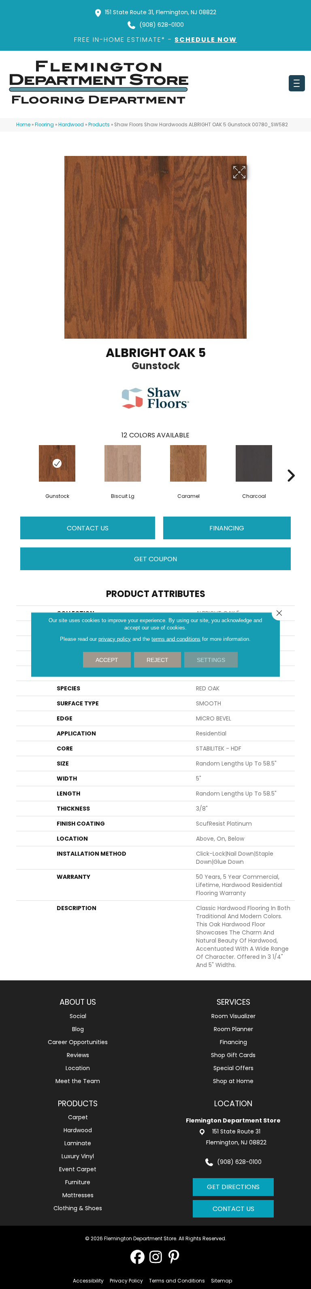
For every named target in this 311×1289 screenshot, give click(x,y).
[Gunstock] (57, 463)
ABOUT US (78, 1002)
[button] (137, 1256)
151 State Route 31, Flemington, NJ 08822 (160, 12)
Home (23, 124)
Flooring (44, 124)
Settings (211, 660)
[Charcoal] (254, 463)
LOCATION (233, 1103)
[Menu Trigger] (297, 83)
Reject (157, 660)
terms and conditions (175, 639)
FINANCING (226, 528)
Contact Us (88, 528)
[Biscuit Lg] (123, 463)
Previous (20, 463)
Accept (107, 660)
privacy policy (114, 639)
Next (291, 463)
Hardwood (71, 124)
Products (99, 124)
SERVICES (233, 1002)
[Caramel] (188, 463)
